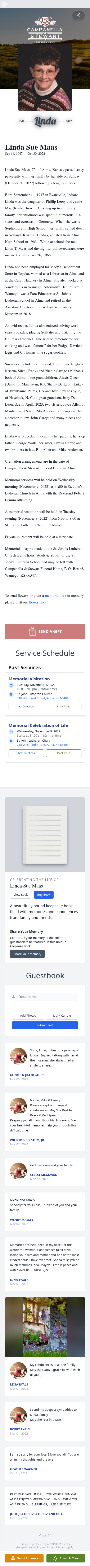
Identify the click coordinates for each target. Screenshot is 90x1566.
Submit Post (45, 1025)
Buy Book (43, 895)
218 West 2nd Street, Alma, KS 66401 (42, 698)
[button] (45, 1327)
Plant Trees (63, 706)
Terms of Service (56, 1547)
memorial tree (55, 595)
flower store (38, 602)
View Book (21, 895)
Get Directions (26, 706)
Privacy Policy (33, 1547)
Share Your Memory (27, 954)
